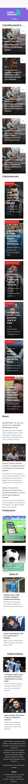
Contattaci (14, 767)
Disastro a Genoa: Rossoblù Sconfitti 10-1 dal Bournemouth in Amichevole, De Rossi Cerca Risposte (13, 74)
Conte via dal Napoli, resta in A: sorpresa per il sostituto (13, 636)
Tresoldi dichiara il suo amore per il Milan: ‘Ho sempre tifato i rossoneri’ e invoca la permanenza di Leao (13, 135)
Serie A (16, 222)
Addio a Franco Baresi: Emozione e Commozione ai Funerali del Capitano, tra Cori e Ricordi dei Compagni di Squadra (13, 492)
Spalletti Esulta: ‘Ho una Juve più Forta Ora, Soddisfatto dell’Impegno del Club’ (12, 425)
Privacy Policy (20, 779)
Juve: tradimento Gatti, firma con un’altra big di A (13, 197)
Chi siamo (5, 779)
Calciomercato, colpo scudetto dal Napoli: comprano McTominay (14, 237)
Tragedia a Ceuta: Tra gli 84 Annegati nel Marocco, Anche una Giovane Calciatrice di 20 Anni (14, 164)
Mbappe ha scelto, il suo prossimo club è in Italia (13, 317)
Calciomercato (9, 183)
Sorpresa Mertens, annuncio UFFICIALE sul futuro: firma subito (13, 393)
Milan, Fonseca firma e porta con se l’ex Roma (14, 356)
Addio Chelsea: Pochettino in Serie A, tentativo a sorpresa (14, 717)
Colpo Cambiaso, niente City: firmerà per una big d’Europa (13, 278)
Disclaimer (14, 781)
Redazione (12, 779)
